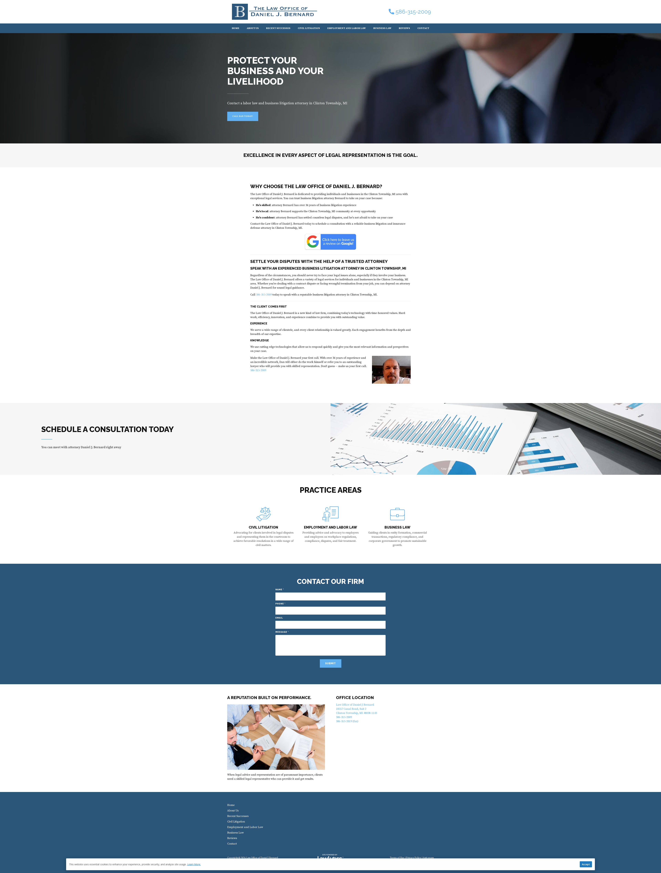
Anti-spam (428, 857)
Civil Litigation (309, 28)
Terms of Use (397, 857)
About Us (253, 28)
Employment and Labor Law (346, 28)
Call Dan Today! (242, 116)
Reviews (404, 28)
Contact (423, 28)
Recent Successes (278, 28)
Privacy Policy (413, 857)
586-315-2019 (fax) (347, 721)
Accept (586, 864)
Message (282, 632)
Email (279, 618)
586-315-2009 (413, 12)
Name (279, 589)
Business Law (382, 28)
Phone (280, 604)
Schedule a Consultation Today (107, 429)
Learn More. (194, 864)
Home (235, 28)
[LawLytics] (330, 858)
